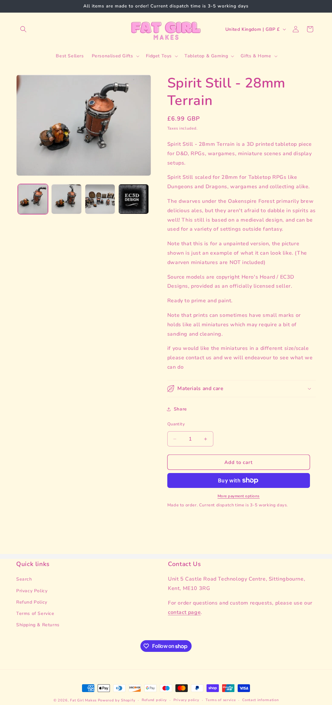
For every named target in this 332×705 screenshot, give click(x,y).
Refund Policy (31, 602)
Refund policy (154, 700)
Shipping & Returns (38, 625)
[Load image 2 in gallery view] (66, 199)
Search (24, 579)
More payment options (239, 496)
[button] (23, 29)
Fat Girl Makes (83, 700)
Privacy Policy (31, 591)
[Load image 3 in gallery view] (100, 199)
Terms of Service (35, 613)
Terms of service (221, 700)
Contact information (260, 700)
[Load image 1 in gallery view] (33, 199)
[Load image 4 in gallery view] (133, 199)
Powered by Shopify (117, 700)
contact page (184, 612)
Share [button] (180, 409)
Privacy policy (186, 700)
